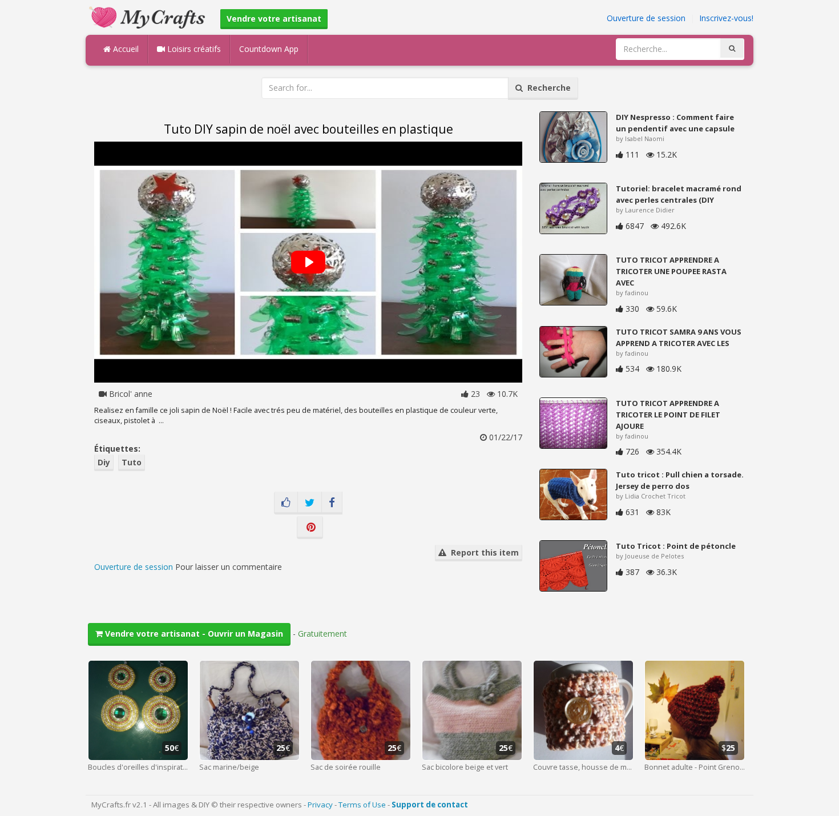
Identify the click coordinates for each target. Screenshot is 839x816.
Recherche (547, 87)
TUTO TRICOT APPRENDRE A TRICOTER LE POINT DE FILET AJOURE (668, 414)
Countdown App (269, 48)
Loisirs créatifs (193, 48)
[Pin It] (310, 527)
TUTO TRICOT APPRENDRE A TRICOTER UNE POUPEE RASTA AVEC (671, 271)
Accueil (125, 48)
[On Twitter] (309, 503)
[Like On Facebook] (286, 503)
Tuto (132, 462)
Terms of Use (362, 804)
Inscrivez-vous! (726, 18)
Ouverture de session (646, 18)
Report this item (482, 552)
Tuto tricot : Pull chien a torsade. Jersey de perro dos (680, 480)
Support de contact (430, 804)
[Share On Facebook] (331, 503)
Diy (104, 462)
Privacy (320, 804)
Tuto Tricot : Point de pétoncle (676, 546)
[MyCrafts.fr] (148, 16)
